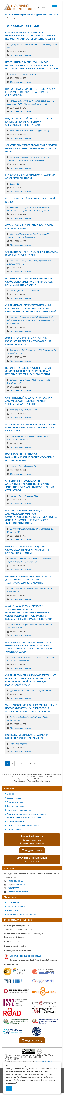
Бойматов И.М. (30, 409)
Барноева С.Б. (43, 207)
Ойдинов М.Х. (29, 104)
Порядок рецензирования (19, 810)
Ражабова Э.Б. (45, 588)
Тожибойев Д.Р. (14, 383)
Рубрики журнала (15, 802)
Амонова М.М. (29, 74)
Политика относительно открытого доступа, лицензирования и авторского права (26, 815)
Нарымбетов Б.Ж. (15, 353)
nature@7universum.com (17, 891)
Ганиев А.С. (42, 104)
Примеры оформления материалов (23, 825)
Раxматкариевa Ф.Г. (33, 44)
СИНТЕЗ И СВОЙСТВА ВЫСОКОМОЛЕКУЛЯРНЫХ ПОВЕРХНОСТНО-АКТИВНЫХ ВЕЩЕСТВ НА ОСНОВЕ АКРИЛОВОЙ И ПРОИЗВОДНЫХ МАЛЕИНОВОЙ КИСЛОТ (30, 680)
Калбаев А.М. (13, 323)
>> (35, 763)
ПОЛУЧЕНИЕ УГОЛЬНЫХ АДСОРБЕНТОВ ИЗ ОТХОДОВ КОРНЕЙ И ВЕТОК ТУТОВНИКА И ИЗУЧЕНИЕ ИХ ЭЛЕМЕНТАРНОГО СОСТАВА (28, 371)
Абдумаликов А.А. (30, 624)
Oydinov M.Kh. (41, 717)
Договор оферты (14, 829)
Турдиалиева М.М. (15, 263)
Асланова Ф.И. (16, 409)
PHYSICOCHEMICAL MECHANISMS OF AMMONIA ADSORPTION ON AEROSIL (30, 177)
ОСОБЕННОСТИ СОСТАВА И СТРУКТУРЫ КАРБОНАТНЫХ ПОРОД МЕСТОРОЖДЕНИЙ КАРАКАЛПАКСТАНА (28, 341)
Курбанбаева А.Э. (17, 690)
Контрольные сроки (16, 806)
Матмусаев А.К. (46, 624)
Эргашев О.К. (15, 100)
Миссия (10, 793)
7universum (16, 884)
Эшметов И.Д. (31, 320)
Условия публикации (16, 821)
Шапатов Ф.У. (15, 528)
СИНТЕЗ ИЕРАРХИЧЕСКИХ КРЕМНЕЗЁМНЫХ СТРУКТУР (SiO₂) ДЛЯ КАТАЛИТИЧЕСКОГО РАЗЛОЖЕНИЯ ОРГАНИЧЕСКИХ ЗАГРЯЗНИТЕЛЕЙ (31, 308)
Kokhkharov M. (16, 657)
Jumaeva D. (39, 657)
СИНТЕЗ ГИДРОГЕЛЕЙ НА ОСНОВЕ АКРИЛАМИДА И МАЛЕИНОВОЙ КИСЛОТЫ (31, 253)
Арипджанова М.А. (31, 528)
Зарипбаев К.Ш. (28, 210)
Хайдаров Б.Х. (43, 210)
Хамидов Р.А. (15, 130)
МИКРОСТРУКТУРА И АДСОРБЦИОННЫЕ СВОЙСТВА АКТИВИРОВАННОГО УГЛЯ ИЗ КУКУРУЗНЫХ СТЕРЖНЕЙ (27, 549)
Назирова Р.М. (16, 466)
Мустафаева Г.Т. (17, 44)
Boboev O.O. (30, 436)
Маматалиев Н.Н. (46, 320)
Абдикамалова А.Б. (15, 320)
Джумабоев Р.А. (45, 690)
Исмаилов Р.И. (13, 532)
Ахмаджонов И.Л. (30, 260)
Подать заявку (33, 850)
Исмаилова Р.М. (31, 588)
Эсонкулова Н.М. (14, 104)
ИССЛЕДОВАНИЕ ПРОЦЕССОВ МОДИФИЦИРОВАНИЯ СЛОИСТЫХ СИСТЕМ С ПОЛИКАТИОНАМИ (29, 457)
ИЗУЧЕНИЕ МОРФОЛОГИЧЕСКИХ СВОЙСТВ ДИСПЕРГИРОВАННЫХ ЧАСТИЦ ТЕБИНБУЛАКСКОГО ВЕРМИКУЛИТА (28, 579)
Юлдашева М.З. (31, 466)
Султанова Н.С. (16, 588)
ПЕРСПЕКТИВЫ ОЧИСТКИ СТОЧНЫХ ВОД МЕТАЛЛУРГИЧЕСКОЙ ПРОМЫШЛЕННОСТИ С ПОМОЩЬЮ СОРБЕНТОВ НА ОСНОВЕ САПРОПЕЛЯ (31, 65)
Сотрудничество (14, 797)
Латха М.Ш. (31, 690)
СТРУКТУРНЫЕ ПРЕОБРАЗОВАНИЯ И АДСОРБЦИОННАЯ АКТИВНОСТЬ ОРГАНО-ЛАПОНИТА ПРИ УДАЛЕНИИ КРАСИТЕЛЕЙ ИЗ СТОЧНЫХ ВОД (29, 485)
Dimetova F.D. (28, 717)
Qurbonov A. (23, 160)
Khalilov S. (25, 157)
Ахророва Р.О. (29, 207)
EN (43, 7)
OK (9, 1088)
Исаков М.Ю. (30, 379)
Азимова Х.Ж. (45, 260)
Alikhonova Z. (25, 439)
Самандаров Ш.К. (17, 290)
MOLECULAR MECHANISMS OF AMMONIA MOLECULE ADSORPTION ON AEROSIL (26, 736)
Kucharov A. (15, 157)
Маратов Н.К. (49, 558)
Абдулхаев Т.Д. (42, 130)
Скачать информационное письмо (25, 955)
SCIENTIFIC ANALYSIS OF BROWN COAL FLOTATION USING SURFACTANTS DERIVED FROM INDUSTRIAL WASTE (31, 148)
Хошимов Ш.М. (46, 317)
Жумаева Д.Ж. (16, 207)
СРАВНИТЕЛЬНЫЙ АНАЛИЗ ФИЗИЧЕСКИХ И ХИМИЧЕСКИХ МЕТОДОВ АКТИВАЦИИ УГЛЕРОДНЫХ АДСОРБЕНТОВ (28, 400)
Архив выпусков (14, 902)
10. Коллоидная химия (20, 55)
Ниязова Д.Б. (15, 317)
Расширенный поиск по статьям (21, 914)
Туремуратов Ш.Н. (34, 350)
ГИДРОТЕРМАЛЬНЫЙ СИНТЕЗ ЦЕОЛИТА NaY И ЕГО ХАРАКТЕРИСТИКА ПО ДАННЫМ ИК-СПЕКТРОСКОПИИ (30, 92)
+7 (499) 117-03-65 (14, 881)
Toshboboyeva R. (37, 160)
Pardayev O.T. (15, 717)
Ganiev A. (14, 660)
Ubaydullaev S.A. (17, 436)
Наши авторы (13, 910)
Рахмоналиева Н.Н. (18, 558)
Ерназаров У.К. (49, 350)
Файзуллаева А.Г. (17, 350)
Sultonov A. (28, 657)
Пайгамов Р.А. (44, 379)
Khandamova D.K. (44, 436)
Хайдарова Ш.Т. (17, 379)
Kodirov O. (14, 183)
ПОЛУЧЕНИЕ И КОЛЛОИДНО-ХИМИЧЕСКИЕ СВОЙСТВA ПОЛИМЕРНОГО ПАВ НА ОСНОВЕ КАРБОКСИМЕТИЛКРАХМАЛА (29, 281)
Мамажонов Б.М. (30, 317)
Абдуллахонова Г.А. (45, 100)
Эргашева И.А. (13, 210)
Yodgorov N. (36, 157)
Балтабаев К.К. (47, 528)
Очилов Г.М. (15, 260)
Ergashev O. (25, 743)
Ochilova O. (24, 660)
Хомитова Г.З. (16, 74)
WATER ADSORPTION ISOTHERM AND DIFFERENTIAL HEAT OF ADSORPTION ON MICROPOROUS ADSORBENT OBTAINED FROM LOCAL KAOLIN (31, 708)
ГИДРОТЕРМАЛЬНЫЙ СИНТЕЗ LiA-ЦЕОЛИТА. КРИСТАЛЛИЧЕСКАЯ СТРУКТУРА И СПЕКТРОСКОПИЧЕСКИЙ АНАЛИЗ (29, 121)
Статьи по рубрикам (16, 906)
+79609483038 (12, 888)
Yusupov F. (47, 157)
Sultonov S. (12, 160)
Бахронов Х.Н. (28, 100)
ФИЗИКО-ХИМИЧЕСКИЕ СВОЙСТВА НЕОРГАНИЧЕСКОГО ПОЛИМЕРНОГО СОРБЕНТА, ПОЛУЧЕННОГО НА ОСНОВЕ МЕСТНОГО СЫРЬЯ (30, 35)
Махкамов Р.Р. (32, 290)
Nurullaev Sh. (12, 439)
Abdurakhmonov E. (15, 720)
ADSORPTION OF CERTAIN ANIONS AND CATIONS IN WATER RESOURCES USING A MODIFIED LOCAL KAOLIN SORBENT (30, 427)
